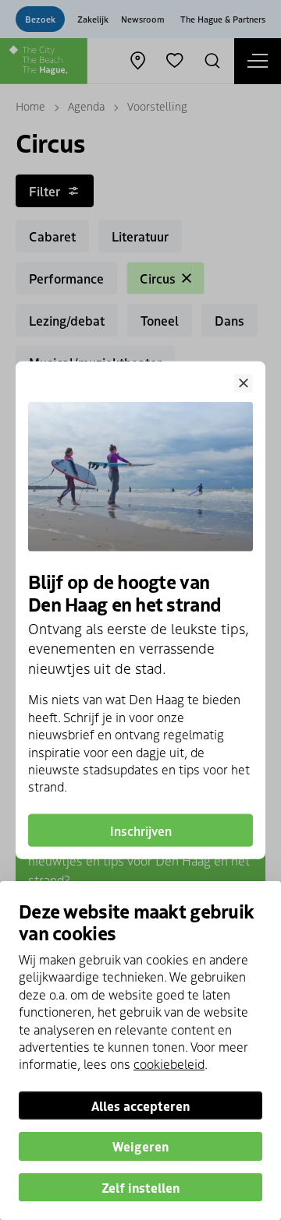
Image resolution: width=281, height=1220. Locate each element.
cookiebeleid (169, 1063)
